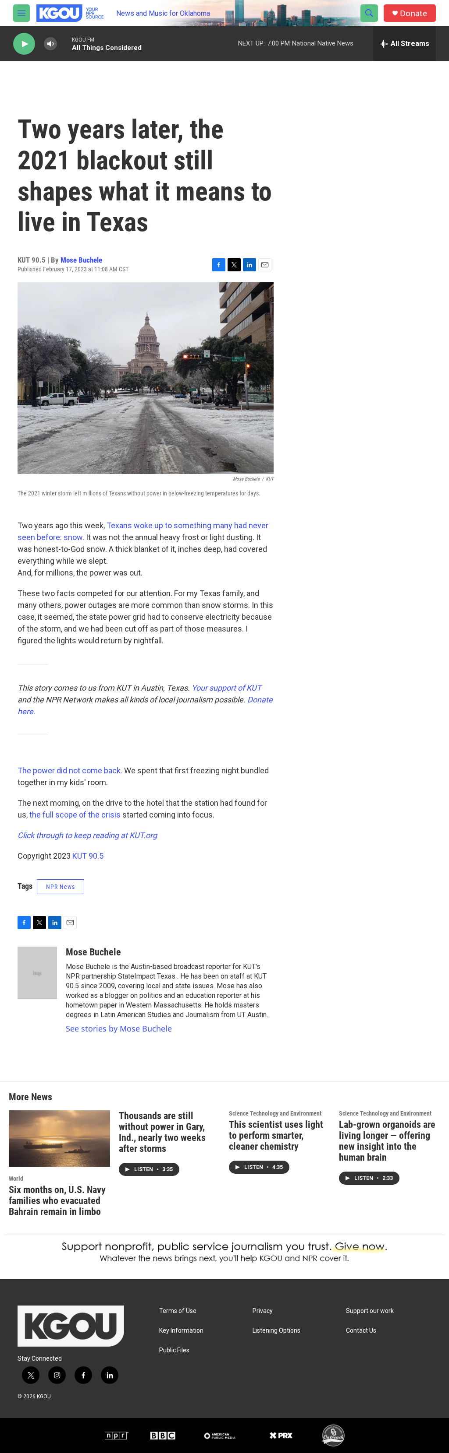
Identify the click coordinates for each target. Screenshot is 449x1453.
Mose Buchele (81, 260)
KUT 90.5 (87, 855)
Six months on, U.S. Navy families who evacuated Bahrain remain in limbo (57, 1200)
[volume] (50, 44)
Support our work (370, 1311)
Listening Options (276, 1330)
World (16, 1178)
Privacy (263, 1311)
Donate (413, 13)
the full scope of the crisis (75, 814)
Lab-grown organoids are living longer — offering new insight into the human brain (387, 1141)
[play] (24, 44)
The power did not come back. (71, 770)
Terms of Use (177, 1311)
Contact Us (361, 1330)
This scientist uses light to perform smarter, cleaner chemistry (276, 1135)
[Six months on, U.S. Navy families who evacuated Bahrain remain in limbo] (59, 1138)
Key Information (181, 1330)
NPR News (60, 886)
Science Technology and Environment (275, 1113)
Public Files (174, 1350)
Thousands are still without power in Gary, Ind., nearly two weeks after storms (162, 1132)
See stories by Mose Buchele (119, 1028)
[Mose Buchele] (37, 973)
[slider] (64, 43)
